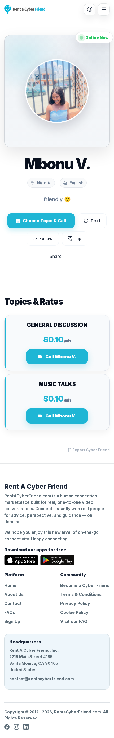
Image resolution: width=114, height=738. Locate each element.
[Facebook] (7, 727)
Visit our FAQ (73, 621)
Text (95, 220)
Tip (77, 238)
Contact (13, 603)
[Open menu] (104, 9)
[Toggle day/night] (89, 9)
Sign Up (12, 621)
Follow (46, 238)
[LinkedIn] (26, 727)
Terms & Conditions (81, 594)
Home (10, 585)
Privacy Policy (75, 603)
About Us (14, 594)
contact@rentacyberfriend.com (41, 678)
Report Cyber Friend (91, 450)
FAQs (9, 612)
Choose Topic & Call (44, 220)
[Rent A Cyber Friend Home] (24, 9)
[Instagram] (16, 727)
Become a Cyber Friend (84, 585)
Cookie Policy (74, 612)
